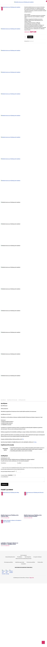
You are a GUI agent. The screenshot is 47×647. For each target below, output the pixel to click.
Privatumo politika (31, 562)
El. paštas (19, 463)
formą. (35, 442)
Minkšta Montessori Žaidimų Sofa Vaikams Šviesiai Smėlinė (33, 516)
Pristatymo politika (8, 562)
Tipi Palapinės (28, 557)
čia (23, 439)
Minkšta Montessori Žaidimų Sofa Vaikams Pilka (10, 516)
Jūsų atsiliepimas (4, 476)
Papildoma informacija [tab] (12, 400)
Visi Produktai (23, 555)
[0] (45, 2)
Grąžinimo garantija (19, 562)
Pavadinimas (3, 463)
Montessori (31, 41)
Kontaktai (23, 564)
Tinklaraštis (40, 562)
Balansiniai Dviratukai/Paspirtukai (23, 558)
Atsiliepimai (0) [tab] (22, 400)
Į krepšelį (30, 37)
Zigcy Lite (31, 577)
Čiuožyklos (19, 557)
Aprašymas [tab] (3, 400)
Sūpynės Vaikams (37, 557)
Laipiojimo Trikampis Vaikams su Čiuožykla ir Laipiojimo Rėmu (9, 544)
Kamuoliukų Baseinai (10, 557)
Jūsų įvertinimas (4, 475)
